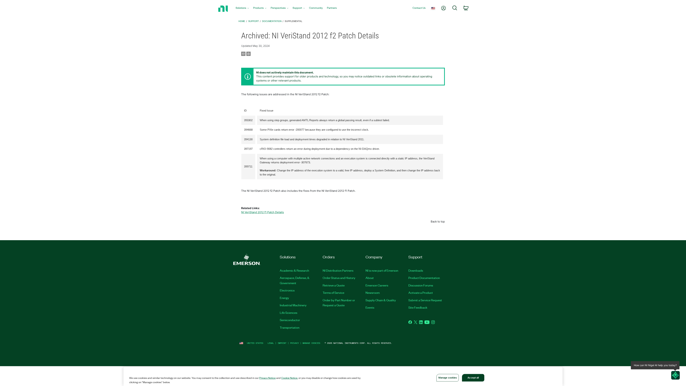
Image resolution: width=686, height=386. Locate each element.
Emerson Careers (377, 285)
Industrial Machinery (293, 305)
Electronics (287, 290)
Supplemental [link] (293, 21)
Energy (284, 298)
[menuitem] (242, 8)
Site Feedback (417, 307)
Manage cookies (311, 343)
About (370, 278)
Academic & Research (294, 270)
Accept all (473, 377)
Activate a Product (420, 293)
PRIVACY (294, 343)
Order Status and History (339, 278)
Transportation (289, 327)
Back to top (438, 221)
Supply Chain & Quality (381, 300)
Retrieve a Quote (334, 285)
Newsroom (373, 293)
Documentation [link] (272, 21)
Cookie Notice (289, 378)
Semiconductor (290, 320)
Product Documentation (424, 278)
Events (370, 307)
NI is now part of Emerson (382, 270)
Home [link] (241, 21)
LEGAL (271, 343)
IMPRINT (282, 343)
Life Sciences (288, 313)
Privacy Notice (267, 378)
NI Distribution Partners (338, 270)
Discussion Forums (420, 285)
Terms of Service (333, 293)
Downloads (415, 270)
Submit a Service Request (425, 300)
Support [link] (253, 21)
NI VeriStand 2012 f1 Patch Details (262, 212)
